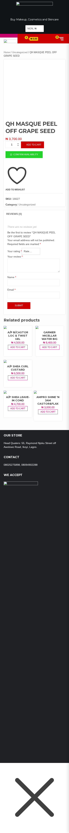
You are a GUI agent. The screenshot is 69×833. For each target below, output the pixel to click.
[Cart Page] (25, 38)
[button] (24, 154)
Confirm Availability (25, 154)
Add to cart (33, 144)
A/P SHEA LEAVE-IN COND (18, 398)
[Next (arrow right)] (62, 416)
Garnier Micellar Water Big (49, 336)
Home (7, 52)
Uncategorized (19, 52)
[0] (54, 38)
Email (11, 289)
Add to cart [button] (17, 347)
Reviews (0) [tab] (14, 213)
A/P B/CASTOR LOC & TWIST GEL (18, 336)
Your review (15, 256)
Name (11, 277)
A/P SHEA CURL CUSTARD (18, 368)
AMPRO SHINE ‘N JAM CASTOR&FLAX (47, 400)
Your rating (14, 251)
